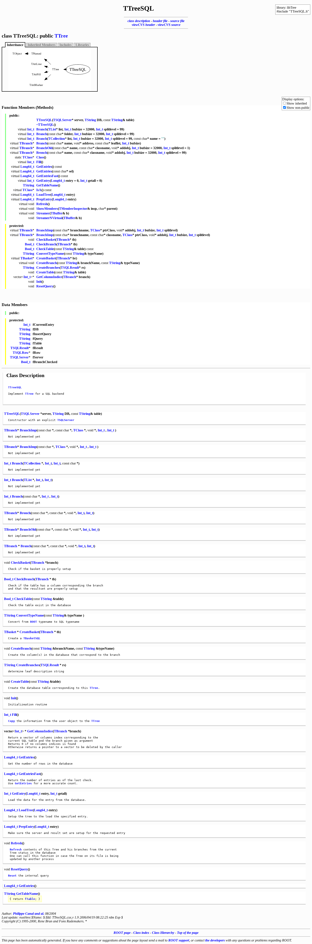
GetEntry (43, 180)
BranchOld (44, 148)
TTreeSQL (44, 120)
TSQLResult (70, 267)
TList (52, 129)
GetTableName (47, 185)
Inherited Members (41, 45)
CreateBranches (48, 267)
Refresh (42, 204)
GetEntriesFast (47, 176)
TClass (27, 157)
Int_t (30, 129)
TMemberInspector (73, 208)
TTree (61, 36)
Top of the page (187, 932)
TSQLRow (21, 352)
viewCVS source (169, 25)
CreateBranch (46, 263)
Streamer (43, 213)
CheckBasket (45, 239)
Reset (12, 875)
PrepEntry (44, 199)
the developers (215, 940)
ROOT (33, 621)
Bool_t (29, 244)
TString (90, 120)
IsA (38, 190)
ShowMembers (47, 208)
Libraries (82, 45)
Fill (38, 162)
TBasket (26, 258)
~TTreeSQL (45, 124)
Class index (141, 932)
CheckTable (45, 249)
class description (139, 21)
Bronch (41, 152)
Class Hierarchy (163, 932)
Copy (11, 721)
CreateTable (45, 272)
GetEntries (44, 166)
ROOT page (122, 932)
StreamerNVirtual (49, 218)
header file (160, 21)
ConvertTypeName (50, 253)
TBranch (25, 143)
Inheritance (15, 45)
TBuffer (56, 213)
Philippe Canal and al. (28, 913)
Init (38, 281)
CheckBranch (46, 244)
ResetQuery (44, 286)
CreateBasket (46, 258)
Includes (65, 45)
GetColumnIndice (49, 277)
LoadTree (43, 194)
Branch (41, 129)
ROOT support (178, 940)
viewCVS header (143, 25)
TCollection (56, 138)
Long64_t (27, 166)
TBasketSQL (31, 638)
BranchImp (44, 230)
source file (177, 21)
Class (40, 157)
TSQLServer (62, 120)
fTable (30, 899)
